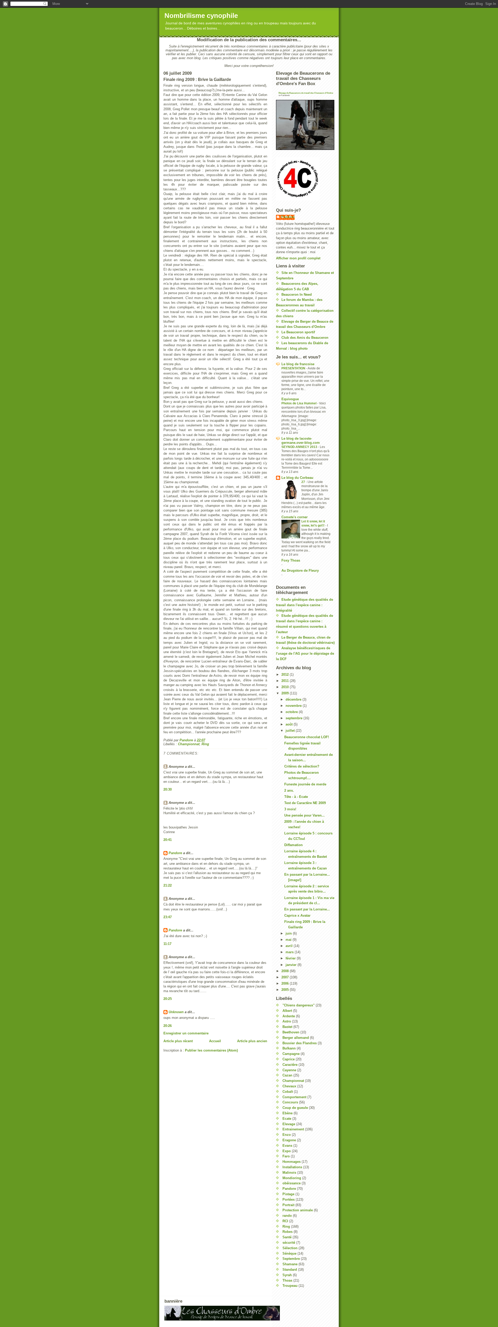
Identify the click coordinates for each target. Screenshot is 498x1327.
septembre (294, 718)
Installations (292, 1167)
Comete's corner (294, 517)
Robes (287, 1232)
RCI (285, 1221)
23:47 (167, 917)
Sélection (290, 1248)
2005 (285, 990)
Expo (286, 1151)
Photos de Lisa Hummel (299, 403)
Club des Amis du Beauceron (304, 338)
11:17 (167, 944)
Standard (289, 1269)
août (290, 724)
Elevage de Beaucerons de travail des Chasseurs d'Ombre (306, 93)
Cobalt (287, 1092)
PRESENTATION (293, 368)
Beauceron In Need (296, 294)
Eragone (289, 1140)
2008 (285, 971)
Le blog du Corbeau (297, 478)
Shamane (290, 1264)
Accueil (215, 1041)
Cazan (287, 1075)
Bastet (287, 1027)
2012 (285, 674)
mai (289, 940)
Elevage (288, 1124)
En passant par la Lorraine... (307, 909)
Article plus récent (178, 1041)
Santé (287, 1237)
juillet (291, 730)
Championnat (188, 744)
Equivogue (290, 399)
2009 (285, 693)
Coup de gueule (295, 1108)
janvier (292, 965)
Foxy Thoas (290, 560)
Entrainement (293, 1129)
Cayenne (289, 1070)
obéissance (291, 1183)
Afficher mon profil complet (298, 258)
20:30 (167, 789)
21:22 (167, 885)
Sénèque (289, 1253)
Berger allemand (295, 1038)
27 (303, 482)
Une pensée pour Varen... (304, 815)
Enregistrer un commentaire (186, 1033)
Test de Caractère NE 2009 (305, 803)
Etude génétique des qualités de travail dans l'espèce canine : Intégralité (304, 605)
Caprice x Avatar (297, 915)
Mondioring (291, 1178)
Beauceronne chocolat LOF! (306, 737)
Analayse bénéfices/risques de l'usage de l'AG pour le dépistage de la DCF (305, 653)
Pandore (175, 853)
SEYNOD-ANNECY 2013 (299, 447)
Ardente (288, 1016)
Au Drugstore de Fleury (300, 570)
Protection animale (297, 1210)
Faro (286, 1156)
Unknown (176, 1012)
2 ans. (289, 790)
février (291, 958)
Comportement (294, 1097)
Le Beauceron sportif (298, 332)
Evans (287, 1146)
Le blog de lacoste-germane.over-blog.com (300, 441)
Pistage (288, 1194)
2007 (285, 977)
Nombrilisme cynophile (201, 15)
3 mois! (290, 809)
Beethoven (290, 1032)
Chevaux (289, 1086)
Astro (286, 1021)
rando (287, 1216)
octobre (292, 712)
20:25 (167, 999)
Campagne (291, 1054)
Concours (290, 1102)
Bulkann (289, 1048)
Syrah (287, 1275)
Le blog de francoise (297, 364)
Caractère (290, 1065)
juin (289, 933)
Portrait (288, 1205)
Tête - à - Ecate (296, 797)
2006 (285, 983)
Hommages (291, 1162)
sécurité (288, 1243)
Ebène (287, 1113)
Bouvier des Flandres (299, 1043)
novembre (294, 706)
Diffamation (293, 845)
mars (290, 952)
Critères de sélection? (301, 766)
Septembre (291, 1259)
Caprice (288, 1059)
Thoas (287, 1280)
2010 (285, 687)
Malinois (289, 1172)
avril (290, 946)
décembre (294, 699)
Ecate (286, 1119)
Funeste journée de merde (305, 784)
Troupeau (290, 1286)
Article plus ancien (252, 1041)
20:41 (167, 840)
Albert (287, 1011)
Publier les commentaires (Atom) (211, 1050)
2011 (285, 681)
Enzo (286, 1135)
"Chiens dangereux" (298, 1005)
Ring (205, 744)
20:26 (167, 1026)
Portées (288, 1199)
